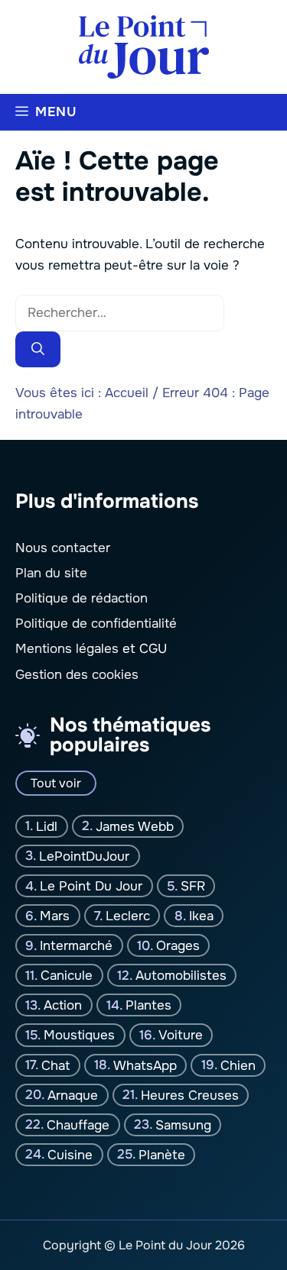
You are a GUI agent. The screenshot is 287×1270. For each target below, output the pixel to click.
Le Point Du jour (91, 885)
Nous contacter (62, 547)
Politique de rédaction (81, 598)
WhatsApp (145, 1065)
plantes (148, 1005)
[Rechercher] (37, 349)
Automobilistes (181, 975)
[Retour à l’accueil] (144, 46)
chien (238, 1065)
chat (55, 1065)
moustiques (79, 1035)
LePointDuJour (84, 856)
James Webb (135, 826)
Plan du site (51, 572)
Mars (55, 915)
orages (178, 945)
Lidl (46, 826)
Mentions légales (67, 649)
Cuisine (70, 1154)
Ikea (201, 915)
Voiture (180, 1035)
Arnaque (72, 1095)
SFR (193, 885)
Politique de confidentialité (96, 624)
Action (63, 1005)
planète (162, 1154)
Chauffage (78, 1125)
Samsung (183, 1125)
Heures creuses (190, 1095)
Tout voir (56, 782)
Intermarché (76, 945)
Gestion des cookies (77, 674)
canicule (67, 975)
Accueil (126, 393)
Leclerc (128, 915)
